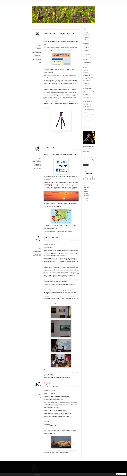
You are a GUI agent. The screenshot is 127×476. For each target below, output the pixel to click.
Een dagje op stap (87, 62)
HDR (85, 65)
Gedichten (86, 43)
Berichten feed (86, 191)
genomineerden (35, 251)
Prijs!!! (47, 383)
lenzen (36, 52)
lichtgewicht (39, 52)
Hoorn (36, 252)
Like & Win (49, 147)
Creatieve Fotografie (87, 57)
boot (37, 160)
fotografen (39, 49)
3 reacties (77, 386)
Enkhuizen (34, 250)
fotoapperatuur (35, 49)
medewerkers (34, 165)
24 (83, 180)
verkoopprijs (35, 59)
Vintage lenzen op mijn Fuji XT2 (89, 91)
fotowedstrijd (39, 250)
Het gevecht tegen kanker (88, 45)
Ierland (38, 162)
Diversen (55, 150)
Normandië (39, 165)
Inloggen (85, 189)
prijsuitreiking (35, 255)
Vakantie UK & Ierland (87, 88)
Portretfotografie (87, 80)
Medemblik (39, 252)
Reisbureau (34, 168)
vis (37, 60)
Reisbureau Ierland (48, 184)
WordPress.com (86, 195)
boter (38, 47)
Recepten (86, 50)
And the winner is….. (54, 237)
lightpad (85, 70)
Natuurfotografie (87, 75)
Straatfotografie (86, 85)
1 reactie (77, 150)
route (37, 168)
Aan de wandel (86, 54)
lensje (33, 52)
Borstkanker (86, 37)
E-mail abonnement (88, 157)
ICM (85, 67)
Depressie (86, 39)
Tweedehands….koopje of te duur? (60, 33)
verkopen (39, 59)
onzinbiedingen (36, 55)
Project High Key (87, 104)
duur (40, 47)
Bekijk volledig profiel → (86, 151)
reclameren (35, 56)
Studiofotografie (86, 86)
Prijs (40, 55)
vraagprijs (39, 62)
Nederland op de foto (87, 77)
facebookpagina (38, 48)
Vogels (85, 94)
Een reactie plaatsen (75, 240)
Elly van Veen (49, 150)
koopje (40, 51)
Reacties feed (86, 193)
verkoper (34, 60)
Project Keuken (86, 106)
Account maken (86, 187)
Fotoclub (85, 64)
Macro (85, 72)
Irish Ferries (52, 225)
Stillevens (86, 83)
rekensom (39, 56)
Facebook (33, 161)
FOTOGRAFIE (55, 240)
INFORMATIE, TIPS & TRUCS (49, 37)
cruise (40, 160)
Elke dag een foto (87, 101)
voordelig (39, 60)
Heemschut (57, 407)
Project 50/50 (86, 103)
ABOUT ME (86, 34)
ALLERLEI (85, 47)
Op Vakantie (86, 78)
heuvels (35, 162)
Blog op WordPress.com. (36, 474)
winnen (40, 168)
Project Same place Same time (89, 109)
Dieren (85, 59)
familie (33, 162)
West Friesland (86, 97)
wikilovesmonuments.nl (58, 399)
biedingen (35, 47)
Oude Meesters (36, 254)
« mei (32, 470)
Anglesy (35, 160)
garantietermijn (36, 51)
